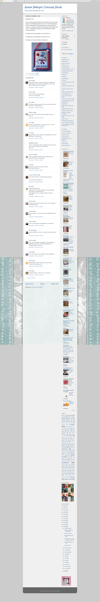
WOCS (73, 477)
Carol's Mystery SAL (70, 426)
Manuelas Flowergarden (66, 216)
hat (67, 450)
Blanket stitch (65, 61)
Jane (30, 122)
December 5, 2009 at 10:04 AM (36, 225)
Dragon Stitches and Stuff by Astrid (68, 310)
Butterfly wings (67, 268)
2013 (64, 518)
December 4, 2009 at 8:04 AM (36, 216)
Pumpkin (31, 112)
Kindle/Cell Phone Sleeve (67, 92)
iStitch (64, 328)
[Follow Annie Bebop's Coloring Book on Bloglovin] (68, 54)
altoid (70, 415)
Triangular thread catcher (67, 120)
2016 (64, 512)
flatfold (73, 444)
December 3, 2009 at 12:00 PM (36, 117)
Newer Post (29, 284)
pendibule (64, 464)
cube (71, 437)
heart (71, 450)
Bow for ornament (66, 63)
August (66, 554)
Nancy (30, 80)
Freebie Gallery (65, 136)
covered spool (72, 434)
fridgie (67, 447)
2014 (64, 516)
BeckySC (31, 230)
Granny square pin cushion (68, 82)
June (66, 558)
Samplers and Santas (68, 151)
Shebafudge (66, 356)
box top (70, 422)
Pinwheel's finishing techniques (66, 113)
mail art (68, 456)
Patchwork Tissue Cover (67, 110)
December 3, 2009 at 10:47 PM (36, 196)
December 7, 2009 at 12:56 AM (36, 274)
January (67, 568)
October (67, 550)
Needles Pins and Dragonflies (67, 258)
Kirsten (30, 92)
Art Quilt (64, 417)
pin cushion (66, 466)
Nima (30, 270)
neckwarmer (69, 458)
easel (72, 441)
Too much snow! (68, 533)
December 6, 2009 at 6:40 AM (36, 256)
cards (72, 424)
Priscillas (65, 160)
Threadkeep (70, 476)
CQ (64, 435)
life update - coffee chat (71, 372)
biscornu (63, 421)
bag (65, 418)
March (66, 564)
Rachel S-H (31, 154)
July (66, 556)
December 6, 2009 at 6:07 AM (36, 247)
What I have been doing (71, 262)
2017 (64, 510)
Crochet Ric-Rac (65, 67)
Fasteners (64, 76)
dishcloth (64, 438)
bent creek (31, 74)
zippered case (68, 479)
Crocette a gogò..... (68, 278)
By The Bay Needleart (68, 183)
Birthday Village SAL (67, 419)
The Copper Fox (67, 195)
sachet (68, 470)
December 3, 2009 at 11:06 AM (36, 97)
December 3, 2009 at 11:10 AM (36, 107)
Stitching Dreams (67, 205)
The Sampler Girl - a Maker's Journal (68, 368)
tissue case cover (65, 477)
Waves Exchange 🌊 (71, 314)
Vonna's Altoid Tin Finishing (68, 122)
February (67, 566)
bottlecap (63, 422)
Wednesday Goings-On (71, 404)
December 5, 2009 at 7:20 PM (36, 235)
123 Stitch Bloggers (66, 131)
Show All (73, 410)
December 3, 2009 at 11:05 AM (36, 87)
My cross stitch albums (67, 49)
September (67, 552)
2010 (64, 524)
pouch (71, 467)
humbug (63, 452)
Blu (30, 164)
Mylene (30, 201)
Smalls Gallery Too (66, 145)
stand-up (67, 473)
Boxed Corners (65, 65)
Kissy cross (64, 141)
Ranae (30, 260)
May (66, 560)
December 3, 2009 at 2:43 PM (36, 138)
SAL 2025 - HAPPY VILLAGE (71, 394)
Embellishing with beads (67, 70)
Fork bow (64, 80)
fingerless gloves (66, 444)
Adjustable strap (65, 59)
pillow (73, 464)
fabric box (70, 443)
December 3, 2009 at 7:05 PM (36, 170)
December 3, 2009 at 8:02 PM (36, 181)
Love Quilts (64, 455)
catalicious (66, 428)
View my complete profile (67, 30)
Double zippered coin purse (68, 69)
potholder (66, 467)
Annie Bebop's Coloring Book (42, 7)
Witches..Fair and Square (71, 163)
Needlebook (64, 103)
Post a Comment (31, 277)
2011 (64, 522)
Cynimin (31, 221)
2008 (64, 571)
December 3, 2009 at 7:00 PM (36, 160)
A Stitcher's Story (67, 226)
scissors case (66, 471)
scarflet (73, 470)
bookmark (69, 421)
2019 (64, 506)
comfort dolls (65, 432)
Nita (30, 186)
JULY (70, 270)
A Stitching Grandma (68, 378)
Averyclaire (66, 345)
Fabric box (64, 74)
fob (70, 446)
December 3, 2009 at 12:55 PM (36, 128)
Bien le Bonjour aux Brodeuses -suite (68, 338)
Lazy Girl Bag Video (66, 93)
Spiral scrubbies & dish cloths (68, 531)
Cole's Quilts (70, 431)
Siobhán (31, 240)
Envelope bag (65, 72)
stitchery (73, 473)
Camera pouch (65, 424)
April (66, 562)
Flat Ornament (65, 78)
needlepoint (72, 459)
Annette (31, 211)
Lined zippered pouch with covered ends (68, 101)
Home (42, 284)
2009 (64, 526)
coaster (68, 429)
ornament (37, 74)
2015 (64, 514)
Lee (30, 132)
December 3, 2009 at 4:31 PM (36, 149)
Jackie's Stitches (33, 175)
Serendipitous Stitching (66, 300)
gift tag (71, 447)
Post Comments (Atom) (37, 287)
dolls (69, 438)
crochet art (64, 437)
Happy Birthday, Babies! (71, 198)
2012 (64, 520)
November (67, 548)
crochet (69, 435)
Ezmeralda (64, 443)
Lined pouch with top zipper (68, 98)
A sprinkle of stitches (66, 133)
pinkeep (73, 466)
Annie (69, 17)
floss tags (65, 446)
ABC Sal (64, 415)
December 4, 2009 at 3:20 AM (36, 206)
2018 (64, 508)
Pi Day (69, 464)
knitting (71, 453)
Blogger (58, 591)
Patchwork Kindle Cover (67, 108)
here (49, 33)
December (67, 528)
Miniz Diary (66, 235)
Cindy (30, 252)
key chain (66, 453)
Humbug (64, 83)
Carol (30, 102)
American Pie (67, 545)
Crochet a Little (65, 134)
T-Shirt (66, 474)
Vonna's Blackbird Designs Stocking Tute (68, 125)
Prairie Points (65, 118)
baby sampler (71, 417)
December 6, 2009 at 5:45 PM (36, 266)
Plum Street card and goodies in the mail (69, 539)
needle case (64, 459)
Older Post (54, 284)
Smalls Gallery (65, 143)
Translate (67, 38)
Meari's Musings (67, 401)
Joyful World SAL (71, 452)
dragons (69, 440)
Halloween (64, 449)
